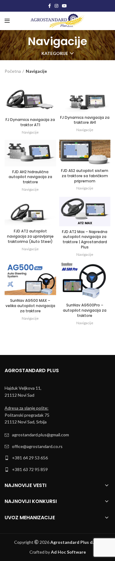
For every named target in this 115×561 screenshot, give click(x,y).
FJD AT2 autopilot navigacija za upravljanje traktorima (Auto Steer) (30, 236)
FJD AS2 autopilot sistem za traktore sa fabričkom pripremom (84, 176)
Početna (13, 71)
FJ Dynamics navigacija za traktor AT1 (30, 122)
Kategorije (54, 53)
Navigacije (30, 132)
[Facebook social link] (49, 6)
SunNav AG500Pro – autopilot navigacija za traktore (84, 310)
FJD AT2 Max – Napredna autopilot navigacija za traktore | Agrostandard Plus (84, 239)
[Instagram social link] (56, 6)
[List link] (57, 434)
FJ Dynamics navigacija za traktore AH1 (84, 120)
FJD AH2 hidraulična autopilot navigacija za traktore (30, 177)
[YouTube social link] (64, 6)
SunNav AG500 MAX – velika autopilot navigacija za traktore (30, 306)
